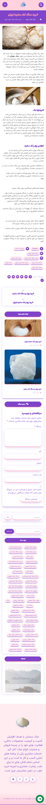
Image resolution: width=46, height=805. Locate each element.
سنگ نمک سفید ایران (21, 263)
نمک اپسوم (15, 610)
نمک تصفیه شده (29, 630)
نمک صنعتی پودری (28, 640)
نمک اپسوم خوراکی (30, 615)
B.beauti (35, 249)
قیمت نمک (30, 596)
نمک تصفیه (15, 625)
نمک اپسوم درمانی (31, 620)
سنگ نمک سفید (33, 253)
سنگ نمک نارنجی (31, 581)
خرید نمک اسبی (17, 557)
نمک (8, 601)
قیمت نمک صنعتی (33, 601)
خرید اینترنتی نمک (15, 547)
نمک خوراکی (14, 56)
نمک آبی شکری (18, 605)
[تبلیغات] (23, 678)
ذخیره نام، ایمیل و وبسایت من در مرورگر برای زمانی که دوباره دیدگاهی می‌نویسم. (23, 491)
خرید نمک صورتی (15, 566)
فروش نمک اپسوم (31, 591)
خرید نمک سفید (16, 258)
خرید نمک (30, 557)
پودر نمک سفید (34, 345)
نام (40, 451)
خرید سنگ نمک (31, 552)
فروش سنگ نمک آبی (15, 586)
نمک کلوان (15, 644)
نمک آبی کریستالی (28, 610)
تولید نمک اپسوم (30, 547)
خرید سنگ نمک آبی (16, 552)
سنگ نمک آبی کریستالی (30, 576)
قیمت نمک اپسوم (17, 596)
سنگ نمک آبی (17, 571)
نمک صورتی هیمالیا (28, 644)
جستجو (8, 517)
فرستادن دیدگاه (31, 499)
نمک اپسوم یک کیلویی (15, 620)
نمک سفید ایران (37, 267)
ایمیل (39, 463)
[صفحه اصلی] (41, 20)
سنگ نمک (29, 571)
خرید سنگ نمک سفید (31, 258)
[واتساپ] (26, 779)
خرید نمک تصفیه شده (15, 562)
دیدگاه (37, 426)
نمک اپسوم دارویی (15, 615)
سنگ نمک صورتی (13, 576)
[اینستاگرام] (19, 779)
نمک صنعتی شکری (31, 635)
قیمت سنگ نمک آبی (15, 591)
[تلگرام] (13, 779)
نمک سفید (8, 263)
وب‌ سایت (37, 474)
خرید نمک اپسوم (32, 562)
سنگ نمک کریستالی (15, 581)
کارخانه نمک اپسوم (15, 649)
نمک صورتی (15, 640)
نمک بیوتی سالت (29, 625)
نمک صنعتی (15, 630)
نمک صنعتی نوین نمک (15, 635)
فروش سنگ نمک (31, 586)
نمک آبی (29, 605)
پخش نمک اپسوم (30, 649)
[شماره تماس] (32, 779)
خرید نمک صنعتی (30, 566)
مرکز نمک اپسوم (18, 601)
